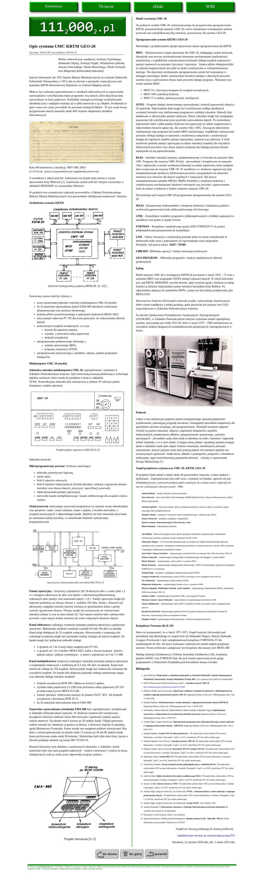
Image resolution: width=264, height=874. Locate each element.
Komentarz (53, 6)
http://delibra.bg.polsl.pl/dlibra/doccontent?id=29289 (164, 687)
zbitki (158, 6)
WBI (210, 6)
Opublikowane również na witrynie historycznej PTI (206, 835)
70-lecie (106, 6)
